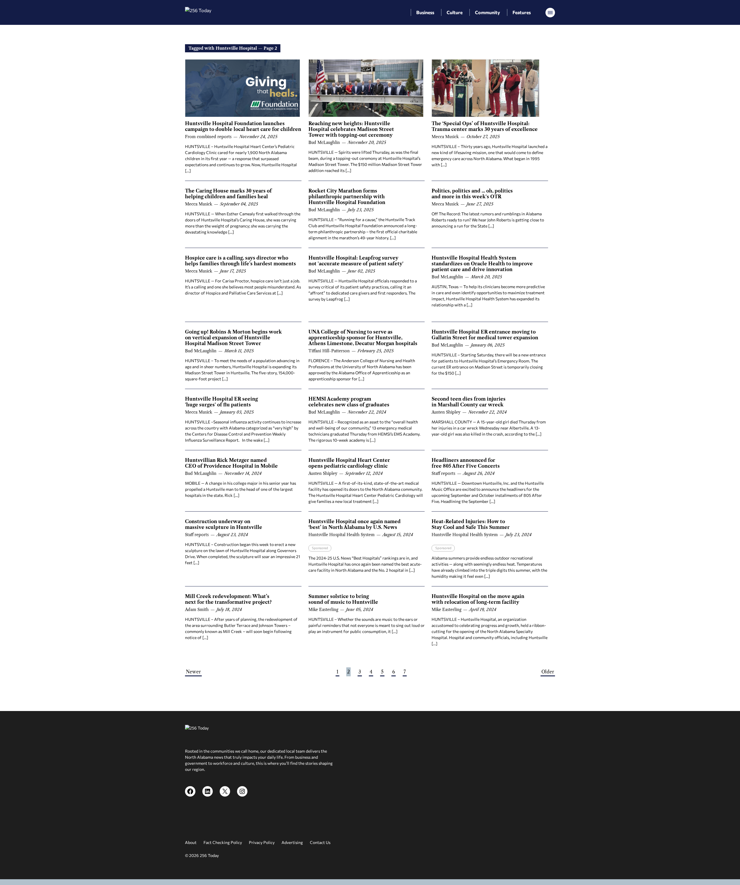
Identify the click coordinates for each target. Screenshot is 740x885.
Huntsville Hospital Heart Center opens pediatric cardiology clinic (349, 463)
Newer (193, 672)
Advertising (292, 842)
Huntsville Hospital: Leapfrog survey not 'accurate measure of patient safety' (356, 260)
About (191, 842)
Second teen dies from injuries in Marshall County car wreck (469, 402)
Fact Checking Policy (223, 842)
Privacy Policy (262, 842)
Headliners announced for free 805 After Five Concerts (466, 463)
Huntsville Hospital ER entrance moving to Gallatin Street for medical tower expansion (485, 334)
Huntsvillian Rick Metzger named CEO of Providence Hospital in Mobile (231, 463)
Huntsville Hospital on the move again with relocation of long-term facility (478, 599)
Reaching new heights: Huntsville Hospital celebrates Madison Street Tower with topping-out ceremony (351, 129)
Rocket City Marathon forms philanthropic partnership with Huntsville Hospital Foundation (346, 196)
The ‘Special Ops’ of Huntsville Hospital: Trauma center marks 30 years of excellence (485, 126)
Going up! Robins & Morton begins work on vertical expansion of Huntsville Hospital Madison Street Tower (233, 337)
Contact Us (320, 842)
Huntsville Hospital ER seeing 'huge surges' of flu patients (221, 402)
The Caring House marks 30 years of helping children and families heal (228, 193)
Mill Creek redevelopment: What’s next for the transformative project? (228, 599)
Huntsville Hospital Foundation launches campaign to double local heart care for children (243, 126)
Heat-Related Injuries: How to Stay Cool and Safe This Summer (471, 524)
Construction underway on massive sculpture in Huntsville (223, 524)
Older (547, 672)
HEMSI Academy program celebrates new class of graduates (348, 402)
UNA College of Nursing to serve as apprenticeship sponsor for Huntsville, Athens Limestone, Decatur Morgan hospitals (362, 337)
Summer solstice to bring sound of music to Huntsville (343, 599)
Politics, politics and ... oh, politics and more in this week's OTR (472, 193)
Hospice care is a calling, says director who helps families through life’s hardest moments (240, 260)
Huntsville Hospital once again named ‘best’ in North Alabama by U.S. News (354, 524)
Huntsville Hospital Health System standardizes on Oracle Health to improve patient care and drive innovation (482, 263)
